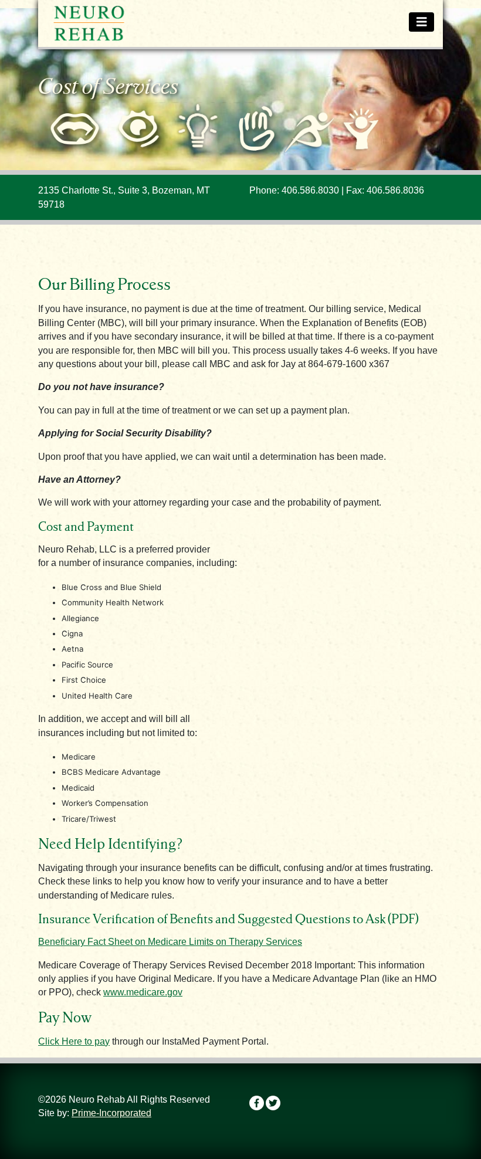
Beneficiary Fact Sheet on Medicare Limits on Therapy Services (170, 942)
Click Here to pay (74, 1041)
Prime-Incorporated (111, 1113)
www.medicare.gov (142, 992)
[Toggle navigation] (422, 22)
